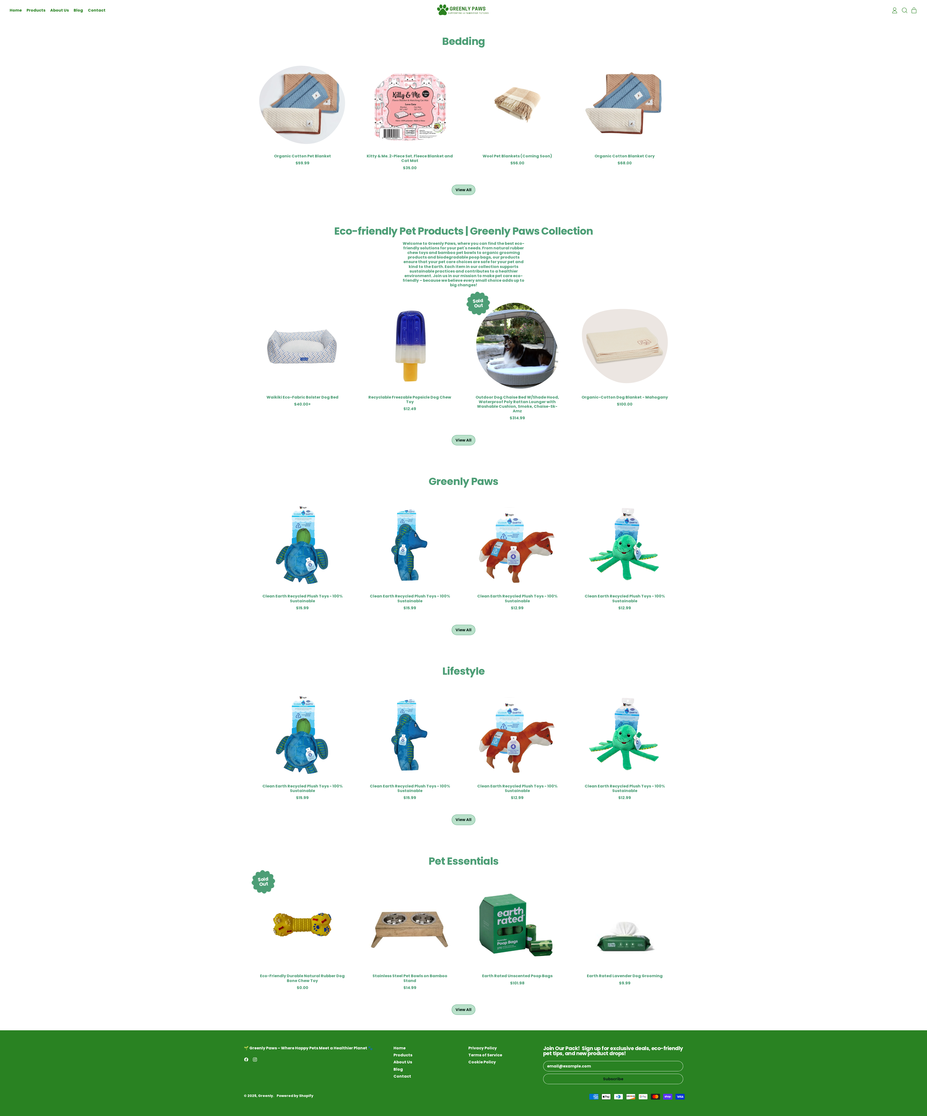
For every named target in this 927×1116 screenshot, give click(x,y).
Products (36, 10)
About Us (59, 10)
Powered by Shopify (295, 1095)
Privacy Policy (482, 1048)
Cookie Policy (482, 1062)
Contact (96, 10)
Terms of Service (485, 1055)
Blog (78, 10)
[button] (904, 10)
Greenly (265, 1095)
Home (16, 10)
